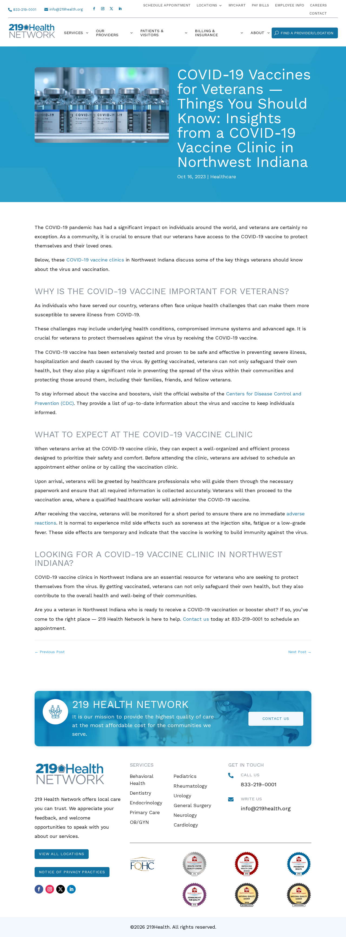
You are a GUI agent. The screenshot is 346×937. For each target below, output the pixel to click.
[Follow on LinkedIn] (120, 8)
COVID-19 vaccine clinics (95, 260)
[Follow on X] (111, 8)
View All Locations (61, 854)
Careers (318, 5)
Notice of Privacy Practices (72, 872)
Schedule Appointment (167, 5)
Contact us (196, 619)
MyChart (237, 5)
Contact (318, 13)
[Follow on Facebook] (94, 8)
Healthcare (223, 176)
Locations (207, 5)
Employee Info (289, 5)
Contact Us (275, 718)
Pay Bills (260, 5)
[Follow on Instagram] (102, 8)
